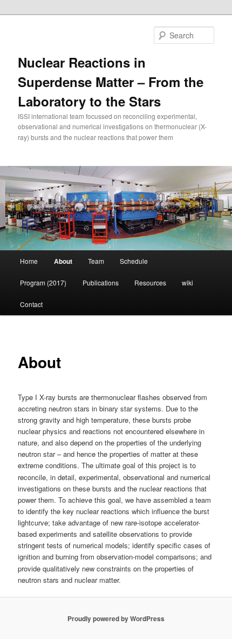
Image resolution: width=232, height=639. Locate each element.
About (63, 261)
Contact (31, 304)
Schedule (134, 260)
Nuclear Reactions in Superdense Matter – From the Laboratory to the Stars (110, 81)
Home (29, 260)
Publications (101, 282)
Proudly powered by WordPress (116, 618)
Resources (150, 282)
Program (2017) (43, 282)
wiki (187, 282)
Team (96, 260)
